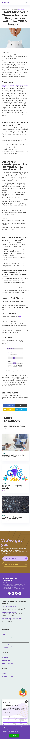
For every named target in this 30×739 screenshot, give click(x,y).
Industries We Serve (7, 676)
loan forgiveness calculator (15, 304)
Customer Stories (6, 679)
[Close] (26, 701)
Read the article (5, 490)
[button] (26, 2)
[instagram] (19, 593)
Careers (7, 637)
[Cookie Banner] (15, 732)
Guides (4, 673)
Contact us (5, 657)
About (3, 634)
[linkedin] (16, 593)
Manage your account (8, 663)
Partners (4, 641)
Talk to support (6, 660)
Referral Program (6, 644)
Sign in (21, 316)
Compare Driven (7, 647)
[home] (5, 3)
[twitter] (13, 593)
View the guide (5, 459)
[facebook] (9, 593)
